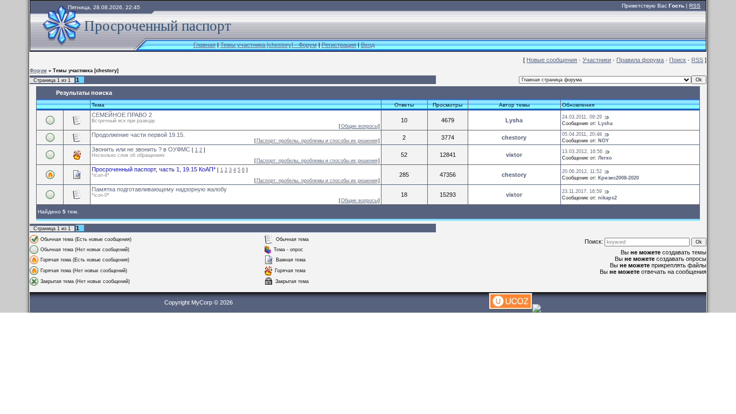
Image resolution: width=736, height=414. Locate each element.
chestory (514, 137)
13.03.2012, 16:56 (582, 151)
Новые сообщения (551, 60)
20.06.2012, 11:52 (582, 171)
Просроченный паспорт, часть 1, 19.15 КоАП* (154, 169)
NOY (603, 140)
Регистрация (339, 45)
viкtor (514, 154)
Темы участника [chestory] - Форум (268, 45)
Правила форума (640, 60)
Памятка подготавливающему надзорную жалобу (159, 189)
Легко (605, 158)
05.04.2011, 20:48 (582, 134)
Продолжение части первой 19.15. (138, 135)
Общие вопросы (359, 126)
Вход (367, 45)
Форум (38, 70)
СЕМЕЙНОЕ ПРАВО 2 (122, 115)
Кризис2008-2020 (618, 178)
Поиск (677, 60)
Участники (596, 60)
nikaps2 (607, 198)
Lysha (514, 120)
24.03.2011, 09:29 (582, 117)
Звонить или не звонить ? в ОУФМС (141, 149)
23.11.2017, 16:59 (582, 191)
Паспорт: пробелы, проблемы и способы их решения (317, 140)
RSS (694, 6)
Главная (204, 45)
